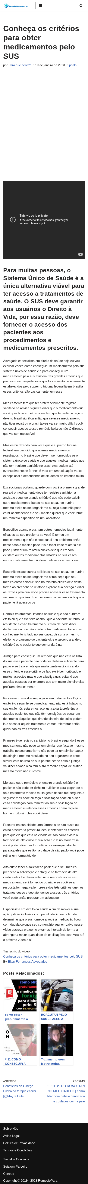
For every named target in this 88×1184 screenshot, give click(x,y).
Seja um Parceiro (15, 1166)
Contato (8, 1173)
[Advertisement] (44, 124)
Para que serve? (20, 65)
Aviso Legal (11, 1136)
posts (72, 65)
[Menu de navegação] (40, 5)
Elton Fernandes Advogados (27, 961)
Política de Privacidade (19, 1143)
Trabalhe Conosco (16, 1159)
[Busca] (81, 5)
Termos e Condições (17, 1150)
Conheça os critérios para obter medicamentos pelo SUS (43, 956)
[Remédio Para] (16, 5)
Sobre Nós (10, 1128)
